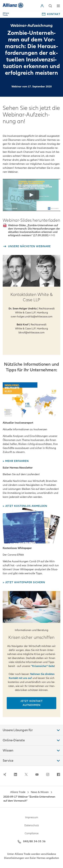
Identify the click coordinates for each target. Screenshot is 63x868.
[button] (43, 6)
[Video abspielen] (31, 195)
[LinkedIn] (15, 774)
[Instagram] (48, 774)
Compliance (31, 833)
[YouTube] (37, 774)
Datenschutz (31, 825)
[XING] (5, 774)
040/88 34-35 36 (34, 841)
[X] (26, 774)
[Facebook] (58, 774)
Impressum (31, 817)
